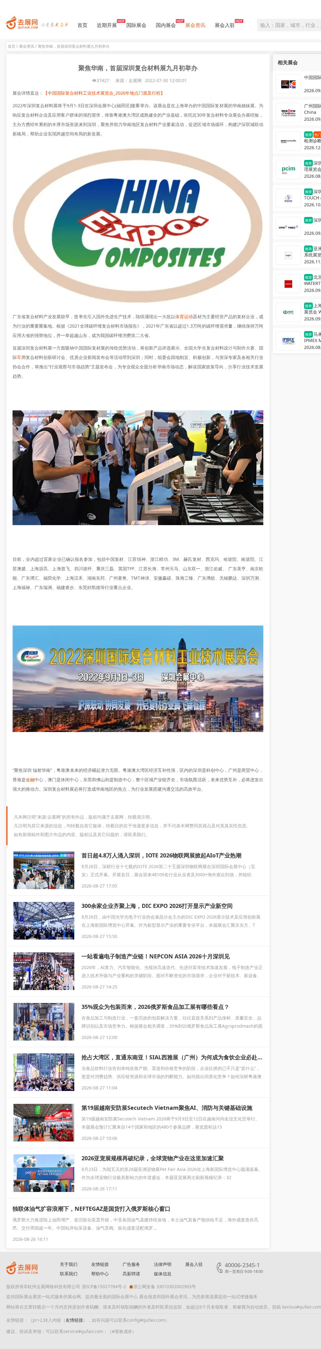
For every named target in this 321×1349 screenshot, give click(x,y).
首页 (82, 25)
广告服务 (131, 1264)
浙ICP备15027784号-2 (104, 1286)
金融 (30, 780)
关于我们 (68, 1264)
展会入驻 (225, 25)
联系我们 (68, 1274)
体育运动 (184, 316)
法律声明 (162, 1264)
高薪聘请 (131, 1274)
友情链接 (100, 1264)
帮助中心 (100, 1274)
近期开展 (107, 25)
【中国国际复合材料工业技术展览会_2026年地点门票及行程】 (104, 93)
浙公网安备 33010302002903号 (164, 1286)
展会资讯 (195, 25)
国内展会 (166, 25)
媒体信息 (162, 1274)
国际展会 (136, 25)
